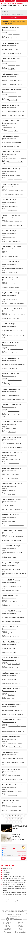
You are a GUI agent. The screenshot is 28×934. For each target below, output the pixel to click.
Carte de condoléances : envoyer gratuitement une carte (19, 826)
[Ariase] (7, 932)
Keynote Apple (6, 872)
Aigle (10, 648)
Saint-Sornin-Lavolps (13, 399)
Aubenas (10, 131)
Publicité (25, 910)
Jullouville (11, 463)
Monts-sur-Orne (13, 96)
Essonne (14, 210)
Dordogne (17, 775)
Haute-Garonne (18, 179)
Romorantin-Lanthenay (15, 573)
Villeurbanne (11, 65)
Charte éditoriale (18, 910)
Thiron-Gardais (12, 586)
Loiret (14, 428)
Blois (9, 38)
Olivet (10, 432)
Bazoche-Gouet (13, 315)
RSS (17, 911)
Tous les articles (11, 911)
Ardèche (16, 131)
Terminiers (11, 443)
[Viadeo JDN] (20, 929)
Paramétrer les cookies (16, 913)
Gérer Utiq (24, 913)
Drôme (23, 364)
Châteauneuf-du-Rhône (14, 364)
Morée (10, 395)
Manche (18, 142)
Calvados (14, 353)
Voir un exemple (21, 851)
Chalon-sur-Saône (13, 335)
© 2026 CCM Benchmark (14, 916)
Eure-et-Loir (14, 206)
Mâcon (10, 810)
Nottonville (11, 791)
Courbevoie (12, 190)
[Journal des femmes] (7, 923)
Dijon (9, 384)
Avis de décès (7, 3)
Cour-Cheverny (12, 111)
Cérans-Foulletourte (13, 268)
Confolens (11, 411)
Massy (10, 210)
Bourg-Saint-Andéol (14, 303)
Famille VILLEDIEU (17, 3)
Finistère (16, 284)
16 (10, 821)
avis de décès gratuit (19, 21)
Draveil (11, 699)
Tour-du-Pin (13, 636)
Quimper (11, 284)
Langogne (10, 49)
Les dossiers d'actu (8, 855)
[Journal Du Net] (7, 926)
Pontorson (11, 146)
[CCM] (20, 923)
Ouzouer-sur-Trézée (14, 525)
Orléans (10, 795)
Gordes (10, 256)
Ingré (9, 494)
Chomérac (11, 683)
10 (15, 818)
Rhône (18, 65)
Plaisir (10, 272)
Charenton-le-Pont (13, 552)
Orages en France (7, 868)
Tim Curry (5, 870)
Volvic (9, 664)
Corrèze (22, 399)
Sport (4, 853)
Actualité (5, 851)
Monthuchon (11, 459)
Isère (18, 636)
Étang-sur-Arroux (13, 415)
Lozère (16, 49)
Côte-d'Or (14, 384)
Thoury (10, 34)
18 (17, 821)
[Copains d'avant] (7, 929)
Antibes (10, 509)
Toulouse (10, 179)
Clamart (10, 779)
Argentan (10, 100)
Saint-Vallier (12, 731)
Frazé (9, 206)
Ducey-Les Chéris (12, 710)
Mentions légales (10, 914)
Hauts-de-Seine (19, 190)
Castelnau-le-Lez (13, 605)
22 (20, 821)
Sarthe (21, 268)
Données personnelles (6, 913)
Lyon (9, 69)
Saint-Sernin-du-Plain (14, 726)
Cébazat (10, 53)
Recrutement (21, 911)
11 (18, 818)
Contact (5, 911)
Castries (10, 602)
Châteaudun (11, 221)
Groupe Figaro (18, 914)
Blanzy (10, 569)
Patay (9, 490)
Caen (9, 353)
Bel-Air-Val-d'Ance (13, 536)
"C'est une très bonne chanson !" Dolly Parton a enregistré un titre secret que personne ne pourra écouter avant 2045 (14, 900)
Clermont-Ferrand (12, 158)
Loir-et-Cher (16, 34)
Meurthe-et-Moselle (18, 617)
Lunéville (10, 617)
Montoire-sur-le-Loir (14, 762)
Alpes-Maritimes (15, 175)
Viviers (10, 299)
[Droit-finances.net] (20, 926)
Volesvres (11, 80)
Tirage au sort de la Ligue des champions (13, 876)
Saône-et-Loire (18, 80)
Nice (9, 175)
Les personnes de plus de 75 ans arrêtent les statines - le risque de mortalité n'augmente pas (14, 894)
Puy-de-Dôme (17, 53)
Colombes (11, 194)
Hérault (15, 602)
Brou (10, 590)
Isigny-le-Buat (12, 142)
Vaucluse (15, 256)
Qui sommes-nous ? (5, 910)
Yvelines (14, 272)
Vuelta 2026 (5, 874)
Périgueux (11, 775)
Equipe (12, 910)
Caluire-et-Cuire (12, 241)
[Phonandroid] (20, 932)
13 (7, 821)
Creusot (11, 743)
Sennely (10, 428)
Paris (9, 505)
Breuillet (10, 478)
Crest (9, 679)
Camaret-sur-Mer (13, 758)
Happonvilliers (12, 349)
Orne (19, 96)
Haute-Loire (17, 540)
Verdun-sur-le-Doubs (14, 330)
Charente (16, 411)
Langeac (11, 540)
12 (21, 818)
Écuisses (10, 380)
